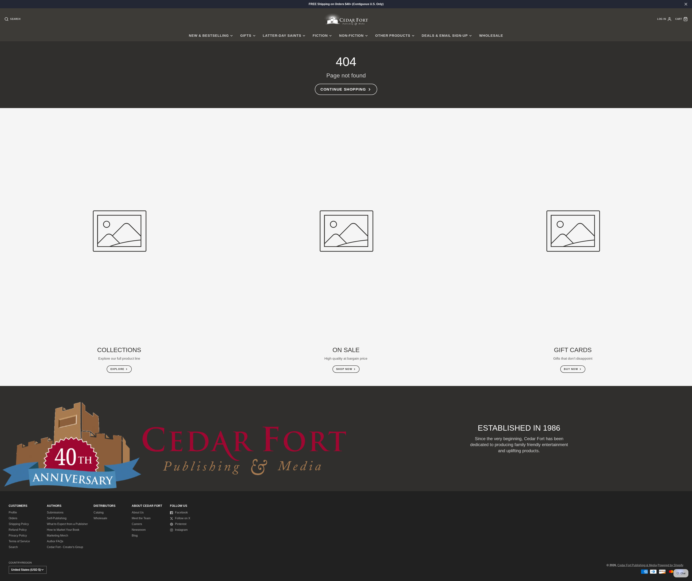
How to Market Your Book (63, 529)
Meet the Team (141, 518)
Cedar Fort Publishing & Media (637, 565)
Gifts (245, 35)
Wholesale (491, 35)
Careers (137, 524)
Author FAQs (55, 541)
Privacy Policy (18, 535)
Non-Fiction (351, 35)
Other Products (392, 35)
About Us (138, 512)
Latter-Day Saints (282, 35)
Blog (135, 535)
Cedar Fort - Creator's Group (65, 547)
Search (13, 547)
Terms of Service (19, 541)
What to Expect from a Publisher (67, 524)
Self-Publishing (56, 518)
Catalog (99, 512)
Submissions (55, 512)
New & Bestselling (209, 35)
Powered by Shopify (670, 565)
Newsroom (139, 529)
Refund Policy (18, 529)
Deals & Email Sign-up (445, 35)
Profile (13, 512)
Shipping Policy (19, 524)
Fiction (320, 35)
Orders (13, 518)
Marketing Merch (57, 535)
